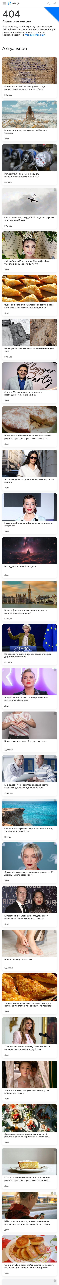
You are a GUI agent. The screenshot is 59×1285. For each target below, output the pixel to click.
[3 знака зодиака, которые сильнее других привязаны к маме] (29, 1081)
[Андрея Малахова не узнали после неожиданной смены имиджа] (29, 382)
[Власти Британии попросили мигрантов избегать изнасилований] (29, 601)
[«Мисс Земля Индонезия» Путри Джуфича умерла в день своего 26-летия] (29, 251)
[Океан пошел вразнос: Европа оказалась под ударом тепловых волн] (29, 819)
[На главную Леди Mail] (15, 3)
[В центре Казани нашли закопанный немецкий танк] (29, 339)
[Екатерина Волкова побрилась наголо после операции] (29, 513)
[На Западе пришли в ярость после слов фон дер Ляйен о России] (29, 644)
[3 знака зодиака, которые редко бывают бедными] (29, 121)
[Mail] (9, 3)
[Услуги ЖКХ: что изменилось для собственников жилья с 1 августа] (29, 164)
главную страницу (35, 34)
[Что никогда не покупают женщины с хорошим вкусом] (29, 470)
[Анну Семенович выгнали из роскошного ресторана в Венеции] (29, 688)
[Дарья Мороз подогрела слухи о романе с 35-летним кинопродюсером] (29, 862)
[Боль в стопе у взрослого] (29, 950)
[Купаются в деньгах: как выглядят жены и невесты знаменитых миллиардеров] (29, 906)
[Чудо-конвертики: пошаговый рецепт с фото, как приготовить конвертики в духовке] (29, 295)
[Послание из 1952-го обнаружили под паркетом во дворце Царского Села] (29, 77)
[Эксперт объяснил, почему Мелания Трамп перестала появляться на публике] (29, 1037)
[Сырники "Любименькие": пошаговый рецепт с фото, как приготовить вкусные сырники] (29, 1255)
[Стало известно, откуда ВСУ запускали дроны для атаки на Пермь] (29, 208)
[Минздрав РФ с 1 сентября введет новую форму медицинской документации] (29, 775)
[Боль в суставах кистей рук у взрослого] (29, 732)
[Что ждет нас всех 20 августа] (29, 557)
